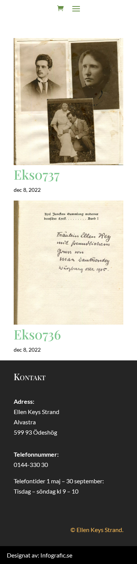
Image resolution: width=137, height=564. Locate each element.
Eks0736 (37, 334)
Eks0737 (36, 174)
